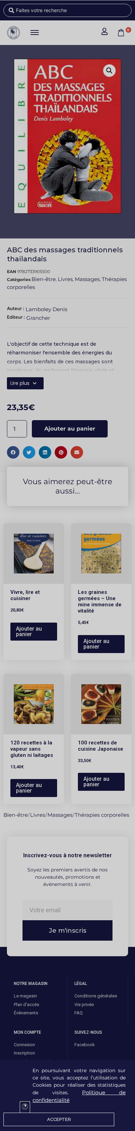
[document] (67, 565)
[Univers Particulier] (25, 1107)
